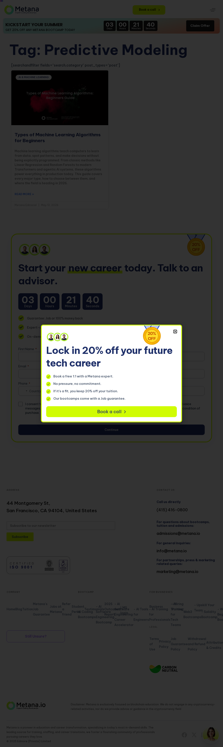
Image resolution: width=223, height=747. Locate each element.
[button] (175, 331)
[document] (111, 373)
